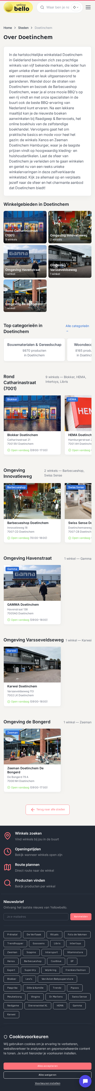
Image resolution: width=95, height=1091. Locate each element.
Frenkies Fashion (76, 970)
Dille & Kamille (35, 988)
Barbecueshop (33, 961)
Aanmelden (81, 916)
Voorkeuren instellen (47, 1083)
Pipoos (75, 988)
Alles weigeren (47, 1075)
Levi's (29, 979)
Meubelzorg (14, 997)
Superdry (30, 970)
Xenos (11, 961)
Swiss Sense (79, 997)
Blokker (11, 979)
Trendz (57, 988)
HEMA (60, 1006)
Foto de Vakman (77, 934)
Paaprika (12, 988)
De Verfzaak (34, 934)
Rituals (54, 934)
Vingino (35, 997)
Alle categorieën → (77, 328)
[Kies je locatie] (76, 7)
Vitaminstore (75, 952)
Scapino (31, 952)
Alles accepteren (48, 1066)
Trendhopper (15, 943)
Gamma (77, 1006)
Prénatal (12, 934)
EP (72, 961)
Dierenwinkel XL (38, 1006)
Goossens (39, 943)
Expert (11, 970)
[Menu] (88, 7)
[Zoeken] (42, 7)
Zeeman (12, 952)
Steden (23, 28)
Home (8, 28)
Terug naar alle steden (50, 809)
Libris (57, 943)
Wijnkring (50, 970)
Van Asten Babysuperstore (57, 979)
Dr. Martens (56, 997)
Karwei (11, 1014)
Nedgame (13, 1006)
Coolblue (56, 961)
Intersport (51, 952)
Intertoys (75, 943)
